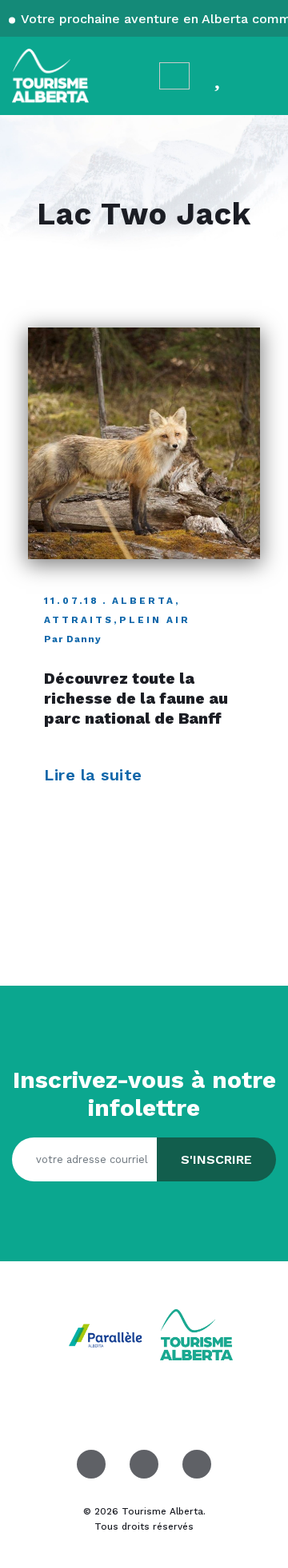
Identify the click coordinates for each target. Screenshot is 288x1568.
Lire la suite (95, 775)
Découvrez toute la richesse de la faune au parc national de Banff (136, 698)
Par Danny (73, 639)
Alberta (143, 600)
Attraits (79, 619)
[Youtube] (196, 1464)
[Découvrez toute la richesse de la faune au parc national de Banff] (144, 443)
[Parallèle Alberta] (107, 1334)
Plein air (154, 619)
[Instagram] (144, 1464)
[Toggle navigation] (261, 75)
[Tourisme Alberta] (50, 76)
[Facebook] (91, 1464)
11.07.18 (71, 600)
